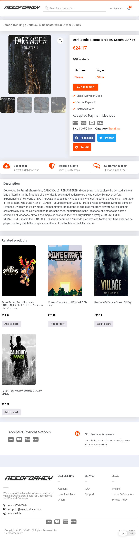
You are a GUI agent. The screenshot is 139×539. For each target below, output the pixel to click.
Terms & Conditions (123, 494)
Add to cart (11, 323)
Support (89, 494)
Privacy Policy (119, 499)
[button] (85, 87)
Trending (18, 25)
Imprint (116, 488)
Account (62, 488)
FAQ (87, 488)
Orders (61, 499)
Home (6, 25)
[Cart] (128, 8)
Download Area (66, 494)
